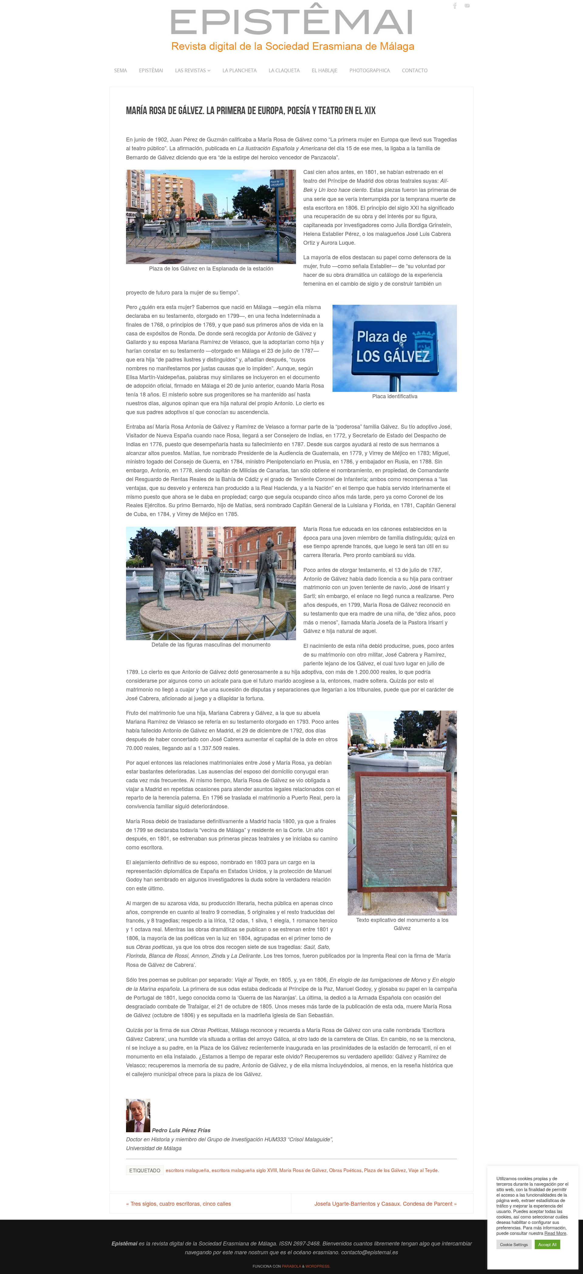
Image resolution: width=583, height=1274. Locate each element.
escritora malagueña (187, 1170)
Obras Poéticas (345, 1170)
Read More (555, 1233)
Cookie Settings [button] (514, 1244)
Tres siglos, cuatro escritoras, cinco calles (178, 1203)
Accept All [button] (547, 1244)
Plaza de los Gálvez (385, 1170)
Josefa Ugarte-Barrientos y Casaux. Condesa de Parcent (386, 1203)
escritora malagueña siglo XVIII (244, 1170)
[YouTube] (467, 5)
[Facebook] (455, 5)
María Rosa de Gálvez (303, 1170)
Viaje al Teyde (423, 1170)
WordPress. (317, 1266)
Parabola (291, 1266)
